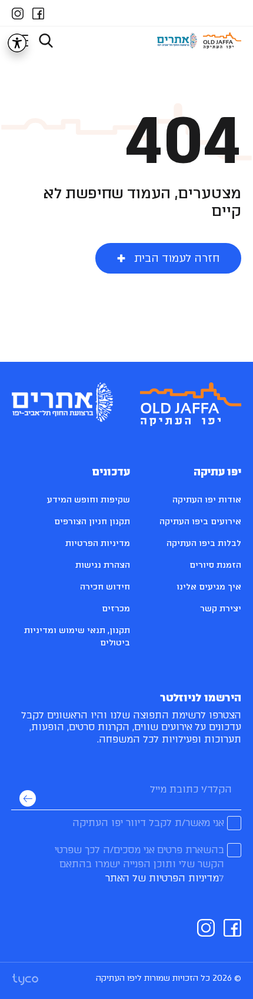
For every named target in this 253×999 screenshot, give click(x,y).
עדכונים (111, 471)
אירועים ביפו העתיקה (200, 522)
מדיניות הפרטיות (97, 543)
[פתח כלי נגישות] (17, 43)
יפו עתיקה (217, 471)
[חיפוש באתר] (46, 41)
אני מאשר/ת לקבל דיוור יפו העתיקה (148, 822)
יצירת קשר (220, 609)
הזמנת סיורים (215, 565)
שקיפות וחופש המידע (88, 500)
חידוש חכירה (105, 587)
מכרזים (116, 609)
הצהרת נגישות (102, 565)
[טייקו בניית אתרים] (25, 978)
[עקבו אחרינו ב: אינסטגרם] (18, 12)
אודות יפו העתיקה (206, 500)
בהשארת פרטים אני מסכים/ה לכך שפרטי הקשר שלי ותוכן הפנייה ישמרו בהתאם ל (139, 864)
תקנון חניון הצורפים (92, 522)
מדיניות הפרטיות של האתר (162, 878)
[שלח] (27, 798)
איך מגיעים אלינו (209, 587)
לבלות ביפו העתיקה (204, 543)
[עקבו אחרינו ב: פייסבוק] (38, 12)
